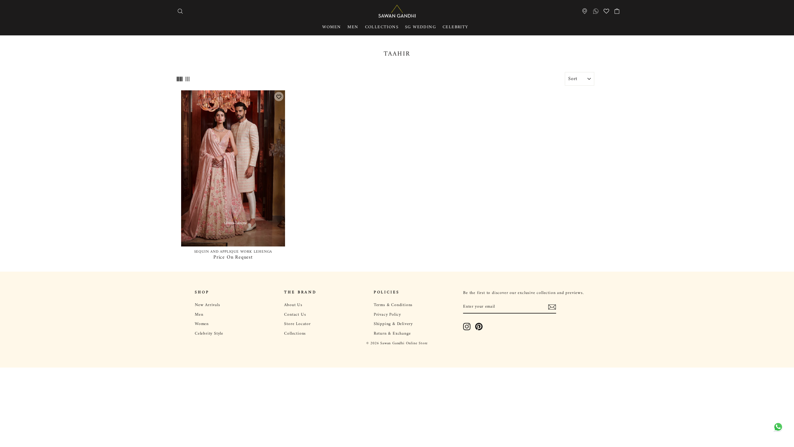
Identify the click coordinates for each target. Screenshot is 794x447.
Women (331, 27)
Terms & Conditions (393, 305)
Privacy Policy (387, 314)
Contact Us (295, 314)
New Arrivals (207, 305)
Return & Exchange (392, 333)
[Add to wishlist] (278, 96)
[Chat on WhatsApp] (777, 430)
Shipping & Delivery (393, 324)
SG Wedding (420, 27)
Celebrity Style (209, 333)
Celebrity (455, 27)
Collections (382, 27)
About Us (293, 305)
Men (352, 27)
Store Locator (297, 324)
